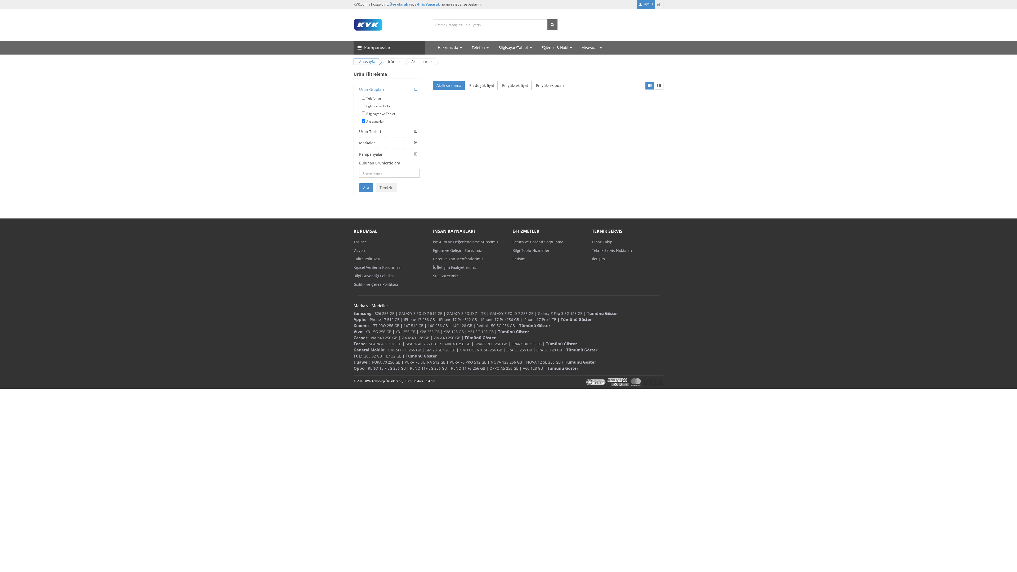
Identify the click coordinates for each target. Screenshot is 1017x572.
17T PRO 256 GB (385, 325)
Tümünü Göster (602, 313)
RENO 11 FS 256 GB (468, 368)
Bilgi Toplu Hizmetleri (531, 250)
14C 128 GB (462, 325)
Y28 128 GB (454, 331)
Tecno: (360, 343)
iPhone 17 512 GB (384, 319)
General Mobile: (369, 349)
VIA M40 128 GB (415, 337)
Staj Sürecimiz (445, 275)
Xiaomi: (361, 325)
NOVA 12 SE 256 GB (543, 362)
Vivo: (358, 331)
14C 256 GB (438, 325)
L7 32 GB (394, 356)
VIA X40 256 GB (384, 337)
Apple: (360, 319)
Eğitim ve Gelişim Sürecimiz (457, 250)
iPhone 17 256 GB (419, 319)
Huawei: (362, 362)
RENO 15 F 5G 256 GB (387, 368)
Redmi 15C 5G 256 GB (495, 325)
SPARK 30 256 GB (526, 343)
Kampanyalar (371, 154)
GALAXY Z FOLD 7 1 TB (466, 313)
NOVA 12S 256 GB (506, 362)
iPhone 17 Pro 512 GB (458, 319)
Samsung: (363, 313)
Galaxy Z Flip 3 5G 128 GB (560, 313)
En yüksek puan (550, 85)
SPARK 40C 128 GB (385, 343)
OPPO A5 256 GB (504, 368)
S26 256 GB (385, 313)
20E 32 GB (373, 356)
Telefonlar (373, 98)
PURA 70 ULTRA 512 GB (425, 362)
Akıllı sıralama (448, 85)
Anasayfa (367, 61)
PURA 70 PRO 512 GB (468, 362)
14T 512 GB (413, 325)
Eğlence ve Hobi (378, 106)
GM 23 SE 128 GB (440, 349)
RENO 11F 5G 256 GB (428, 368)
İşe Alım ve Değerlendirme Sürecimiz (465, 241)
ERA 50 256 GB (519, 349)
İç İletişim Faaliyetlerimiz (455, 267)
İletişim (518, 258)
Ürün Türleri (370, 131)
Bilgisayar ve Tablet (380, 113)
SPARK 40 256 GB (421, 343)
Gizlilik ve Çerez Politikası (376, 284)
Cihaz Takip (602, 241)
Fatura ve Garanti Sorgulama (537, 241)
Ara (366, 187)
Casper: (361, 337)
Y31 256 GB (406, 331)
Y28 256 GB (430, 331)
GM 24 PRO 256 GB (404, 349)
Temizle (386, 187)
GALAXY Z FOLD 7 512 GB (421, 313)
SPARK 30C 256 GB (491, 343)
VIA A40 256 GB (447, 337)
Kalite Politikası (367, 258)
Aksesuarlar (375, 121)
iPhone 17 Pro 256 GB (500, 319)
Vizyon (359, 250)
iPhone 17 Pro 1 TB (539, 319)
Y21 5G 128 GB (481, 331)
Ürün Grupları (371, 89)
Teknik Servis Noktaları (612, 250)
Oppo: (359, 368)
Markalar (367, 142)
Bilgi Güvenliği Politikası (375, 275)
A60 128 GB (533, 368)
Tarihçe (360, 241)
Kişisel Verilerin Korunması (378, 267)
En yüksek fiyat (515, 85)
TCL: (358, 356)
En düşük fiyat (481, 85)
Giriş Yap (659, 4)
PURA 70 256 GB (386, 362)
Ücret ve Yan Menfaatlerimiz (458, 258)
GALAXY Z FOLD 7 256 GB (512, 313)
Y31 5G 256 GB (378, 331)
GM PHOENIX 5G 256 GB (481, 349)
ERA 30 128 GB (549, 349)
